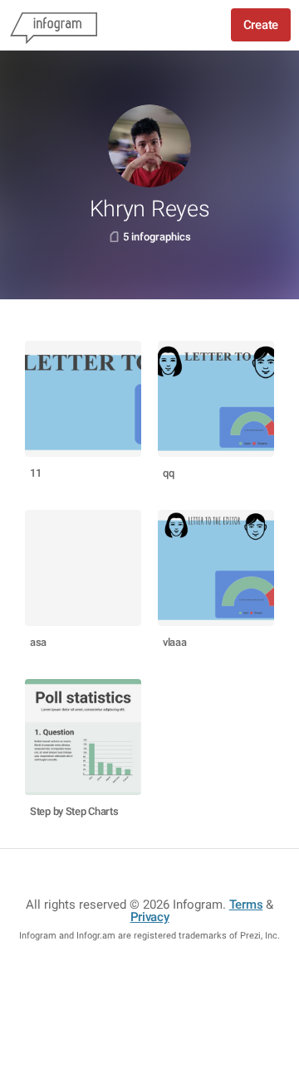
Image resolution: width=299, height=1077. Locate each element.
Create (260, 24)
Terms (246, 904)
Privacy (149, 917)
